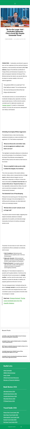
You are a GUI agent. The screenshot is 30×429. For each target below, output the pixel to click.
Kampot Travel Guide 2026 (9, 419)
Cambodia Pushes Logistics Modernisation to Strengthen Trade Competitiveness (14, 342)
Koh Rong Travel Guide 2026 (10, 422)
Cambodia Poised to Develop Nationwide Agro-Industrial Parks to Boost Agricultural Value (14, 357)
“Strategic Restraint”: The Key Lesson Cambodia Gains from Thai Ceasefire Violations (14, 301)
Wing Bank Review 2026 (9, 398)
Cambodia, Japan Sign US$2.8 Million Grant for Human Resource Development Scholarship (14, 336)
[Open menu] (15, 3)
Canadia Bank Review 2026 (10, 396)
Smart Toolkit (6, 375)
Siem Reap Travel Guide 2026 (10, 415)
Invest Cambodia (8, 39)
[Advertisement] (15, 51)
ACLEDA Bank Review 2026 (10, 394)
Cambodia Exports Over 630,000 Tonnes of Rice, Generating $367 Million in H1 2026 (12, 352)
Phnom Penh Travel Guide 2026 (11, 412)
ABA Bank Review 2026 (9, 391)
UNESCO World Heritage (9, 373)
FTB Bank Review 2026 (9, 401)
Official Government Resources (11, 377)
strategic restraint (6, 105)
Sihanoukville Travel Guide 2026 (11, 417)
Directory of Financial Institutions (11, 380)
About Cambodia (7, 370)
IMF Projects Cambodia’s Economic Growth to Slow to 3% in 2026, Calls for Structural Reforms (15, 347)
